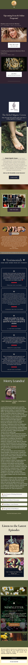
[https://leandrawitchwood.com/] (14, 3)
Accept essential (14, 661)
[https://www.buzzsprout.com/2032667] (14, 567)
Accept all (14, 658)
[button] (14, 7)
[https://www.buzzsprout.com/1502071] (14, 545)
